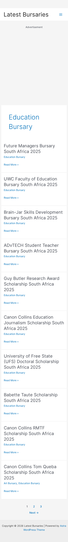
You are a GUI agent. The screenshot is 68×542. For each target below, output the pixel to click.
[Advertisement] (34, 63)
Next (34, 512)
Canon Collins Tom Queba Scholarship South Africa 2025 (30, 472)
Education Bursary (14, 157)
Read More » (11, 165)
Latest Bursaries (26, 14)
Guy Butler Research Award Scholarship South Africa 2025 (31, 284)
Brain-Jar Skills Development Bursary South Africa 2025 (33, 215)
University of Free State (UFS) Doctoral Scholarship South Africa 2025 (31, 361)
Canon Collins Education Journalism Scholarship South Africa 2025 (34, 322)
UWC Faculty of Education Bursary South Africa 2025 (30, 181)
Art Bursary (10, 483)
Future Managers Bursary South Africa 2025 (29, 148)
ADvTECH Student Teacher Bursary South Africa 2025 (31, 248)
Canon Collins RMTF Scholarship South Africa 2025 (29, 433)
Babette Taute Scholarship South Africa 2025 (30, 397)
